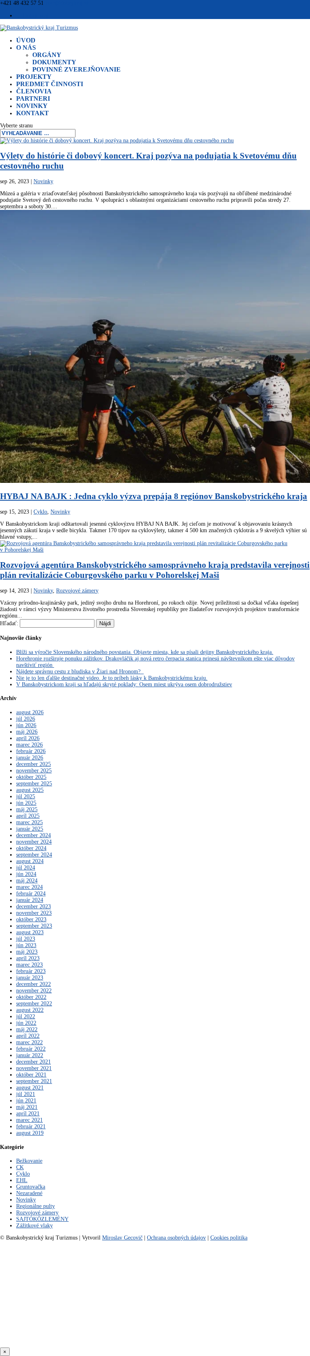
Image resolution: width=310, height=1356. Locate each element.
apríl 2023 (28, 958)
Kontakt (32, 113)
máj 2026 (27, 732)
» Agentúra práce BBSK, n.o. (155, 1337)
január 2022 (29, 1055)
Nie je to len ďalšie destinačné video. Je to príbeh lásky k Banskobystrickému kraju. (111, 678)
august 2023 (30, 932)
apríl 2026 (28, 738)
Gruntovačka (30, 1187)
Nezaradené (29, 1193)
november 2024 (34, 842)
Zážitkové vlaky (34, 1226)
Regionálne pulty (35, 1206)
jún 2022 (26, 1023)
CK (20, 1167)
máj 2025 (27, 809)
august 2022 (30, 1010)
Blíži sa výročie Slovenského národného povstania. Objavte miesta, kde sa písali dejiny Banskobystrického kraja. (144, 652)
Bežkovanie (29, 1161)
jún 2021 (26, 1101)
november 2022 (34, 991)
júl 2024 (25, 868)
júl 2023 (25, 939)
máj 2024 (27, 881)
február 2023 (31, 971)
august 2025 (30, 790)
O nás (26, 47)
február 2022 (31, 1049)
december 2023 (33, 906)
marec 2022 (29, 1042)
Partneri (33, 98)
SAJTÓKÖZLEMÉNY (42, 1219)
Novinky (32, 105)
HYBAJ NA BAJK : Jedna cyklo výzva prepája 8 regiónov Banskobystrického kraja (153, 496)
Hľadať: (9, 623)
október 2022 (31, 997)
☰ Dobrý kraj (32, 16)
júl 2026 (25, 719)
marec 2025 (29, 822)
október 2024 (31, 848)
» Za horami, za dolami (155, 1307)
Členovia (34, 91)
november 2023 (34, 913)
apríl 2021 (28, 1114)
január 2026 (29, 758)
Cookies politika (228, 1238)
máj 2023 (27, 952)
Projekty (34, 76)
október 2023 (31, 919)
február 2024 (31, 894)
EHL (21, 1180)
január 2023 (29, 978)
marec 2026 (29, 745)
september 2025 (34, 784)
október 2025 (31, 777)
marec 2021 (29, 1120)
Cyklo (40, 512)
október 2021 (31, 1075)
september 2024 (34, 855)
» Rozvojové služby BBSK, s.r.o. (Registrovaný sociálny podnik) (155, 1292)
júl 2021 (25, 1094)
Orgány (46, 54)
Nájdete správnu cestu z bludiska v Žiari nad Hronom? (80, 671)
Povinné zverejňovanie (76, 69)
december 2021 (33, 1062)
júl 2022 (25, 1016)
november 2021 (34, 1068)
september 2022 (34, 1004)
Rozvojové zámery (77, 591)
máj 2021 (27, 1107)
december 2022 (33, 984)
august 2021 (30, 1088)
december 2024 (33, 835)
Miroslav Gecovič (122, 1238)
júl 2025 (25, 796)
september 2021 (34, 1081)
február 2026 (31, 751)
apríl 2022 (28, 1036)
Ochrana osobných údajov (176, 1238)
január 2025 (29, 829)
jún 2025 (26, 803)
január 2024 (29, 900)
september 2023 (34, 926)
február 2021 (31, 1126)
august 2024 (30, 861)
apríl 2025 (28, 816)
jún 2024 (26, 874)
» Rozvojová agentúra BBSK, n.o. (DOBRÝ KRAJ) (155, 1258)
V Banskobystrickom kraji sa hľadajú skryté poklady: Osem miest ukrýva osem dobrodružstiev (124, 684)
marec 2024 (29, 887)
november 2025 (34, 771)
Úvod (26, 40)
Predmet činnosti (49, 83)
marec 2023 (29, 965)
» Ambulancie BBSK (155, 1322)
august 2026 (30, 712)
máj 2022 (27, 1029)
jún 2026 (26, 725)
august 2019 (30, 1133)
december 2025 (33, 764)
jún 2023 (26, 945)
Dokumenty (54, 62)
